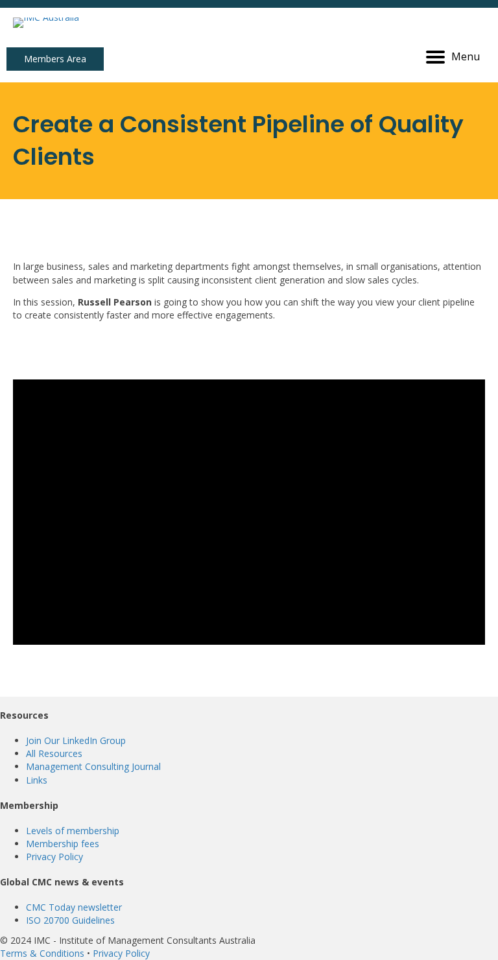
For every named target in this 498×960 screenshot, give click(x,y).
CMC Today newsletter (74, 907)
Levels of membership (72, 830)
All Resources (54, 753)
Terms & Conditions (42, 953)
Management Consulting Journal (93, 766)
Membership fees (62, 843)
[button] (55, 59)
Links (36, 780)
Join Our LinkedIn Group (76, 740)
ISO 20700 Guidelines (70, 920)
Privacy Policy (54, 856)
